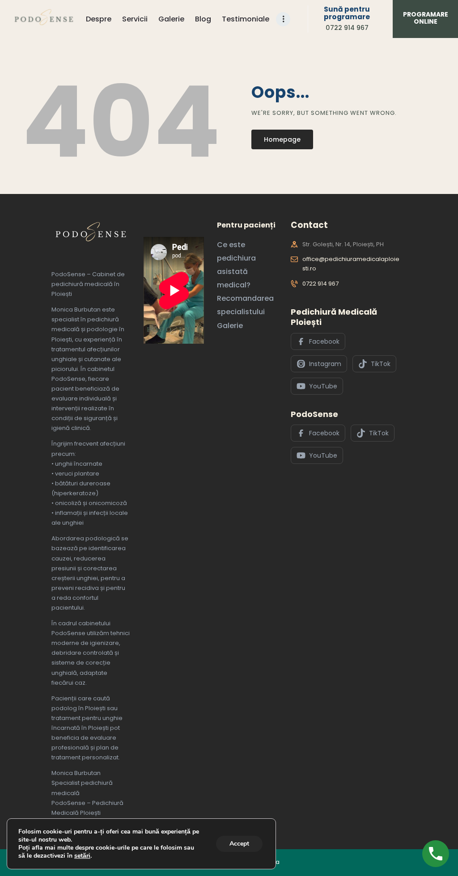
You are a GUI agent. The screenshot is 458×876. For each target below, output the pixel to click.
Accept (239, 843)
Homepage (282, 139)
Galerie (230, 325)
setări (82, 856)
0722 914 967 (320, 283)
